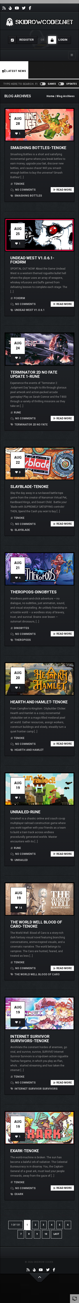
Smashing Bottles (28, 195)
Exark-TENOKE (24, 1150)
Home (50, 96)
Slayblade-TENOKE (29, 486)
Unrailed (21, 860)
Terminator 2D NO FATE (31, 424)
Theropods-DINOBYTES (33, 592)
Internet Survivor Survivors (35, 1088)
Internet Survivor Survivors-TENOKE (29, 1038)
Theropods (22, 639)
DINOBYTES (21, 628)
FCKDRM (19, 298)
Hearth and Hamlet (29, 749)
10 (46, 1234)
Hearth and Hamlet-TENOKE (39, 702)
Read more (64, 189)
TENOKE (19, 183)
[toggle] (74, 1298)
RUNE (17, 412)
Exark (18, 1194)
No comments (25, 189)
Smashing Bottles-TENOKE (38, 147)
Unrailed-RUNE (25, 812)
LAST (56, 1234)
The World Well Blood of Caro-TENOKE (36, 924)
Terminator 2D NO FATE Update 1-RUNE (33, 374)
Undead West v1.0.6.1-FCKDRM (32, 260)
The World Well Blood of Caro (37, 974)
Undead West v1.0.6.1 (29, 310)
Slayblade (22, 529)
